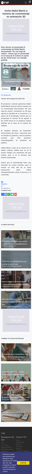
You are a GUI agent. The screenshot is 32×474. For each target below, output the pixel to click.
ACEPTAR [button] (23, 463)
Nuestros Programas (23, 451)
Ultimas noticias (6, 447)
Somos (18, 444)
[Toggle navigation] (25, 2)
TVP (2, 443)
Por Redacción (6, 95)
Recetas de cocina (7, 449)
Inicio (17, 440)
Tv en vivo (4, 445)
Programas (4, 451)
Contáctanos (20, 442)
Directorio (19, 446)
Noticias (18, 449)
